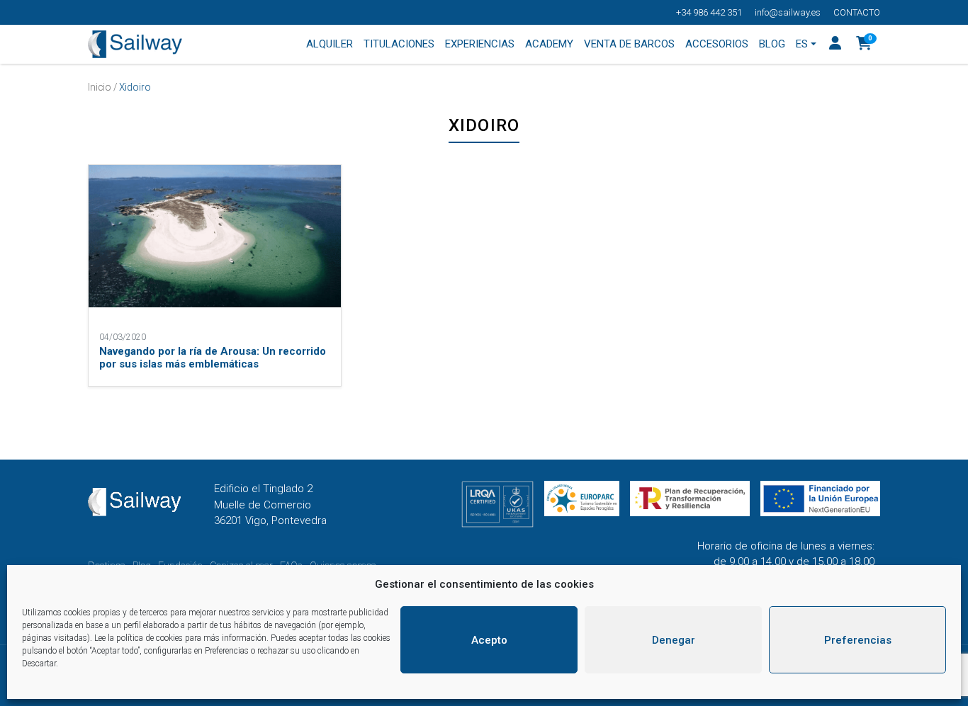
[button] (864, 44)
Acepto (489, 640)
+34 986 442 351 (709, 12)
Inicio (99, 87)
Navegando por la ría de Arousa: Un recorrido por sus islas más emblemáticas (212, 357)
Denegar (673, 640)
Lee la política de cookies (138, 638)
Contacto (856, 12)
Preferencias (857, 640)
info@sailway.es (788, 12)
